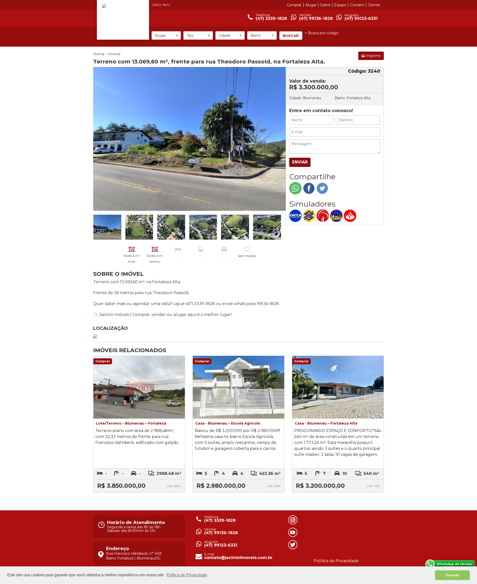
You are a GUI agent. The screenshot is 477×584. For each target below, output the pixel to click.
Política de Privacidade (336, 560)
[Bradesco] (323, 215)
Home (98, 54)
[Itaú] (337, 215)
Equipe (340, 5)
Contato (357, 5)
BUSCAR (291, 35)
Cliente (374, 5)
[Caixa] (296, 215)
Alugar (311, 5)
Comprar (294, 5)
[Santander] (351, 215)
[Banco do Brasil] (310, 215)
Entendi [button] (452, 575)
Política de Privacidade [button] (186, 575)
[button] (166, 35)
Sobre (325, 5)
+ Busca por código (321, 33)
